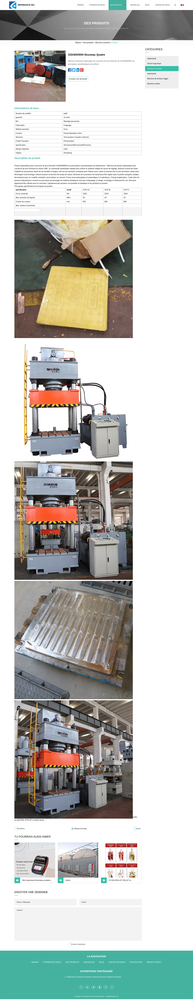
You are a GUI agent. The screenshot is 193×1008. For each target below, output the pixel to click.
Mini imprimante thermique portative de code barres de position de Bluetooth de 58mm (36, 881)
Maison (80, 5)
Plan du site (136, 962)
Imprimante (151, 58)
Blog (147, 5)
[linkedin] (87, 987)
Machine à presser (102, 43)
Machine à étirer (153, 84)
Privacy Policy (154, 962)
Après (68, 880)
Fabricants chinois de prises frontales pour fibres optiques (94, 977)
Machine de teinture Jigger (157, 79)
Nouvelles (135, 5)
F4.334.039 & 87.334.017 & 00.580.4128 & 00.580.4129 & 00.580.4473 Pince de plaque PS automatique (122, 881)
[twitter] (93, 987)
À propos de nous (97, 5)
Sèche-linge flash (154, 64)
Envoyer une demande (78, 79)
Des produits (116, 5)
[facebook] (81, 987)
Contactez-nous (162, 5)
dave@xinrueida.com (112, 996)
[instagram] (106, 987)
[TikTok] (112, 987)
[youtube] (100, 987)
